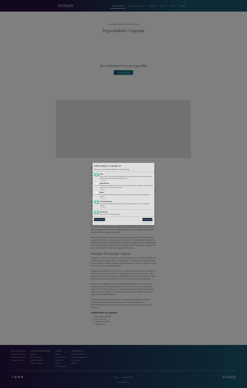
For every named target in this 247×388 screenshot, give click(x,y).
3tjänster (103, 198)
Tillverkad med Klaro (147, 223)
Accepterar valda (100, 219)
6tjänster (103, 180)
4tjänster (103, 207)
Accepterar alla (147, 219)
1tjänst (102, 189)
